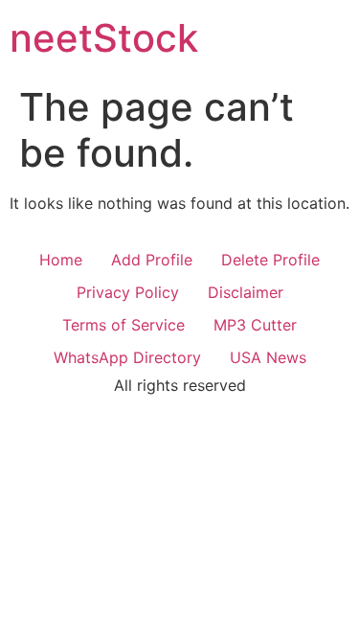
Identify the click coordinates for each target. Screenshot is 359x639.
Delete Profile (270, 259)
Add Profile (151, 259)
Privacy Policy (128, 292)
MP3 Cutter (255, 324)
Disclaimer (245, 292)
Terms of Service (123, 324)
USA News (268, 357)
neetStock (104, 37)
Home (60, 259)
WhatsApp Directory (127, 357)
